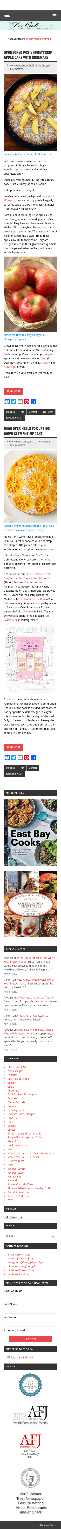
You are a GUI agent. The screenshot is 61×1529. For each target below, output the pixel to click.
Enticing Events (16, 1110)
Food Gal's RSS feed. (22, 1357)
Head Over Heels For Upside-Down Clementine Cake (27, 431)
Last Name (10, 1317)
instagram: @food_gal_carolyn (25, 1262)
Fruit (22, 412)
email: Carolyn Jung (18, 1254)
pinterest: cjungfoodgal (21, 1266)
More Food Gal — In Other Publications (30, 1153)
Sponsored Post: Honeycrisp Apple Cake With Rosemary (28, 55)
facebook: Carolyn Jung (20, 1270)
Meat (10, 1149)
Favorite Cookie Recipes (21, 1114)
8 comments (16, 69)
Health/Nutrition (17, 1145)
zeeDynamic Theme (47, 1525)
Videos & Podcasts (18, 1196)
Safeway (45, 362)
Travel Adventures (18, 1192)
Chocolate (13, 1090)
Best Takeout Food (18, 1078)
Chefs (10, 1086)
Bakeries (10, 412)
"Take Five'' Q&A (17, 1067)
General (33, 412)
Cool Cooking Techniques (22, 1094)
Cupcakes (13, 1098)
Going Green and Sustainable (24, 1133)
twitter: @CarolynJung (20, 1258)
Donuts (11, 1106)
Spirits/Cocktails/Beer (20, 1184)
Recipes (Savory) (16, 1168)
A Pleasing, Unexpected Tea (33, 997)
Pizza (10, 1164)
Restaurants (14, 1176)
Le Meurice (27, 611)
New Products (15, 1161)
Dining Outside (16, 1102)
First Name (10, 1304)
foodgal (46, 65)
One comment (17, 445)
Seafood (12, 1180)
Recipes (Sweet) (14, 418)
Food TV (12, 1118)
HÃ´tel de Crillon (34, 599)
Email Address (13, 1291)
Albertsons (10, 366)
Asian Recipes (15, 1071)
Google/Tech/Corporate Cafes (24, 1137)
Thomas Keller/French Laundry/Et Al (28, 1188)
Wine (10, 1200)
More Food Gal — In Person (23, 1157)
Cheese (11, 1082)
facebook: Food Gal (18, 1274)
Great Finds (47, 412)
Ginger (11, 1129)
